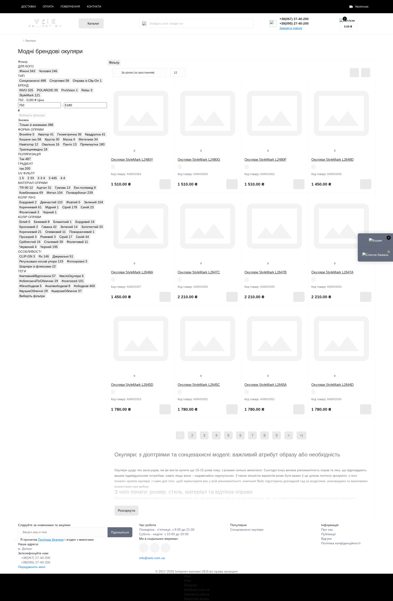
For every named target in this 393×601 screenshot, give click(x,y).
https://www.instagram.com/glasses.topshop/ (143, 547)
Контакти (94, 6)
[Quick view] (167, 86)
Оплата (48, 6)
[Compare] (167, 104)
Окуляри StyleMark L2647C (199, 272)
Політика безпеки (51, 539)
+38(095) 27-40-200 (294, 23)
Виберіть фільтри (32, 115)
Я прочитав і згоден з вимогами (57, 539)
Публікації (328, 534)
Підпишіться (120, 532)
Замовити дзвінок (291, 28)
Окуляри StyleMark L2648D (332, 159)
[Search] (144, 23)
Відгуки (326, 538)
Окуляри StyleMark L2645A (265, 385)
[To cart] (165, 184)
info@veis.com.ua (152, 558)
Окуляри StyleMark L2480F (265, 159)
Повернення (70, 6)
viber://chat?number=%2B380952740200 (165, 547)
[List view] (354, 72)
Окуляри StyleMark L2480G (199, 159)
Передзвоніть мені (31, 567)
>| (301, 435)
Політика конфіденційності (340, 543)
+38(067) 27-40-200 (294, 19)
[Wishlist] (167, 95)
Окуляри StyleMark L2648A (132, 272)
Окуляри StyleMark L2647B (265, 272)
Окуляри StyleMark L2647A (332, 272)
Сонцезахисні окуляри (246, 529)
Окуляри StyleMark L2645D (132, 385)
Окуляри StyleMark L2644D (332, 385)
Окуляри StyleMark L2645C (199, 385)
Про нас (327, 529)
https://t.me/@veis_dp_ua (154, 547)
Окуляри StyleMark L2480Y (132, 159)
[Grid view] (365, 72)
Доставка (28, 6)
